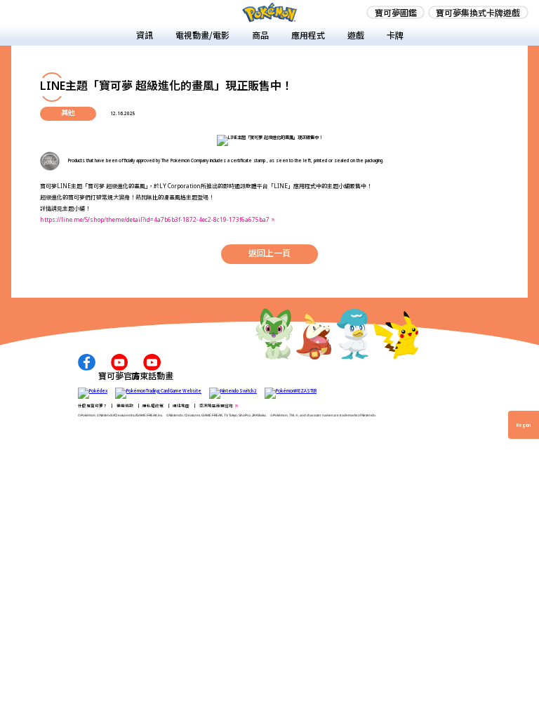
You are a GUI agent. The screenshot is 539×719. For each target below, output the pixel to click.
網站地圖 (181, 406)
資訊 (144, 35)
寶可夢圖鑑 (396, 12)
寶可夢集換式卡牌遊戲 (478, 12)
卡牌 (395, 35)
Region (524, 425)
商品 (260, 35)
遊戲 (355, 35)
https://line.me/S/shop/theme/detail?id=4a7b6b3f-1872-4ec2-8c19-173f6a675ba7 (155, 220)
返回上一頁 (269, 253)
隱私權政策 (153, 406)
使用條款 (125, 406)
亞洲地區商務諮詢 (216, 406)
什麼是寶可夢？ (92, 406)
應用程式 (308, 35)
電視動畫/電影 (202, 35)
